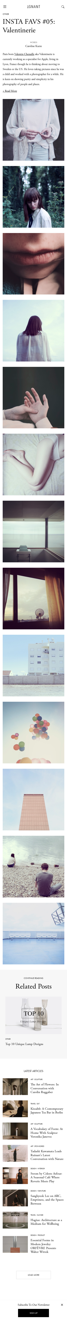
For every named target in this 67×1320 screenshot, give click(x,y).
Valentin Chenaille (24, 54)
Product (41, 1235)
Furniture (42, 1191)
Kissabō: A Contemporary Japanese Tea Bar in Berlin (47, 1111)
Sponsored (39, 1146)
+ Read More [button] (10, 91)
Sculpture (38, 1079)
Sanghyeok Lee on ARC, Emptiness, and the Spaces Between (47, 1200)
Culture (40, 1215)
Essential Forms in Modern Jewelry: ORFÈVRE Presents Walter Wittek (43, 1246)
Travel (33, 1104)
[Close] (62, 1304)
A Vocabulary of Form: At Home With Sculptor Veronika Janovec (47, 1133)
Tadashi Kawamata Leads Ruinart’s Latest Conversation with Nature (47, 1155)
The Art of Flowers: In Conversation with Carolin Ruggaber (45, 1088)
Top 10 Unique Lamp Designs (24, 1044)
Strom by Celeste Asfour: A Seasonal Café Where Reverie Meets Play (46, 1177)
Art (32, 1079)
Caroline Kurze (33, 46)
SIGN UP (33, 1313)
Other (6, 14)
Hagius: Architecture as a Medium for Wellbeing (46, 1222)
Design (34, 1168)
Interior (41, 1168)
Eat (38, 1104)
